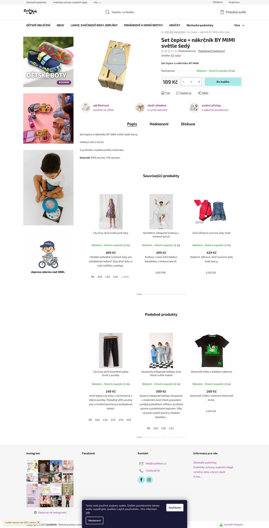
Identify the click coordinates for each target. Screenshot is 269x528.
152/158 (160, 272)
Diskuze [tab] (188, 123)
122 (113, 419)
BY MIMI (176, 55)
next (240, 243)
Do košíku (223, 81)
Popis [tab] (132, 123)
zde (88, 512)
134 (121, 419)
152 (128, 419)
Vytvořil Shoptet (233, 524)
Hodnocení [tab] (159, 123)
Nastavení (94, 520)
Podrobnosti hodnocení (211, 50)
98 (92, 276)
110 (107, 276)
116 (115, 276)
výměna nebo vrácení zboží (209, 471)
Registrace (234, 2)
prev (82, 243)
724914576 (153, 470)
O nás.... (198, 476)
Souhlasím (175, 507)
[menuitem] (38, 25)
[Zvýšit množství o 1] (199, 82)
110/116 (211, 272)
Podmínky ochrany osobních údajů (70, 2)
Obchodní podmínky (36, 2)
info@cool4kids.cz (156, 463)
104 (99, 276)
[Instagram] (149, 479)
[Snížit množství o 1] (183, 82)
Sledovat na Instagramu (52, 512)
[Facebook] (141, 479)
